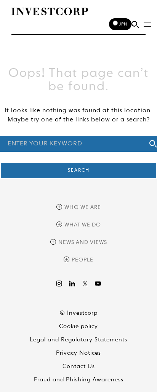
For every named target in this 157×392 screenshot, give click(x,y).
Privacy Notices (78, 353)
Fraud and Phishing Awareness (78, 379)
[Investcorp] (49, 11)
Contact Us (78, 366)
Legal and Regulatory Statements (78, 340)
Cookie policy (78, 326)
